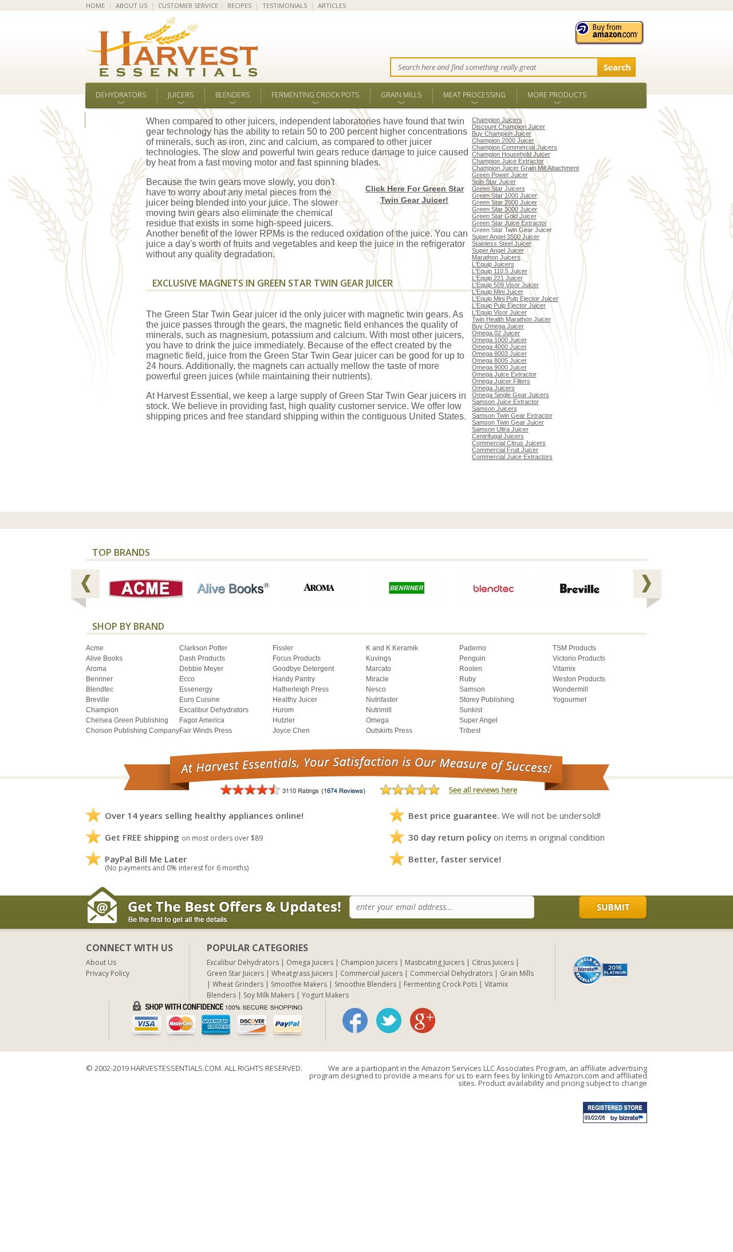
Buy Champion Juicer (501, 133)
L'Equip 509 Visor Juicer (505, 284)
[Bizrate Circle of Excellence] (600, 959)
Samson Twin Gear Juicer (508, 422)
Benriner (99, 679)
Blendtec (99, 689)
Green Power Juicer (500, 174)
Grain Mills (401, 95)
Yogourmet (569, 700)
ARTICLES (332, 5)
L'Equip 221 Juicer (497, 277)
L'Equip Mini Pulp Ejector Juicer (515, 298)
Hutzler (284, 720)
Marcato (378, 669)
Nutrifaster (382, 700)
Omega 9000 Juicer (499, 367)
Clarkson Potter (203, 648)
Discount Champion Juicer (508, 126)
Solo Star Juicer (494, 181)
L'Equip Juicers (493, 264)
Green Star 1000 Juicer (504, 195)
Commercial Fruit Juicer (505, 449)
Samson (472, 689)
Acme (95, 648)
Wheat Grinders (237, 984)
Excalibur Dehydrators (214, 710)
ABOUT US (131, 5)
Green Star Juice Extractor (509, 222)
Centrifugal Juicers (498, 436)
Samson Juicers (494, 408)
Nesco (376, 689)
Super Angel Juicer (498, 250)
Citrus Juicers (493, 962)
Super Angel (478, 720)
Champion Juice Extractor (508, 161)
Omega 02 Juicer (496, 332)
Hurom (283, 710)
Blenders (232, 95)
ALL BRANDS (115, 120)
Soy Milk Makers (268, 995)
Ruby (467, 679)
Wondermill (570, 689)
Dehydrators (121, 95)
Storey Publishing (486, 700)
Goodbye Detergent (303, 669)
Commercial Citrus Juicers (509, 442)
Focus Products (297, 658)
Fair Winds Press (205, 731)
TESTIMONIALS (284, 5)
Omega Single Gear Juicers (510, 394)
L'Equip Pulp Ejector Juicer (509, 305)
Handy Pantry (294, 679)
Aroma (96, 669)
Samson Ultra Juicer (500, 429)
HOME (95, 5)
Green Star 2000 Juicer (504, 202)
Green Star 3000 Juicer (504, 209)
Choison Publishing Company (132, 731)
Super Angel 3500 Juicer (505, 236)
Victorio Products (579, 658)
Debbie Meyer (201, 669)
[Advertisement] (343, 1172)
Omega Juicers (493, 387)
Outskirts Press (389, 731)
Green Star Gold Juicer (504, 216)
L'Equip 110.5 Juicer (499, 271)
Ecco (187, 679)
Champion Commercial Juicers (514, 147)
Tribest (469, 731)
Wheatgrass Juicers (302, 973)
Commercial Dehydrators (451, 973)
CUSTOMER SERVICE (188, 5)
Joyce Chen (291, 731)
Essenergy (195, 689)
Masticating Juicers (434, 962)
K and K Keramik (392, 648)
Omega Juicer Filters (501, 381)
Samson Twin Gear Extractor (512, 415)
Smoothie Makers (299, 984)
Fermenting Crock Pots (315, 95)
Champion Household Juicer (511, 154)
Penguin (472, 658)
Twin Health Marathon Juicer (511, 319)
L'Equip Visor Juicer (499, 312)
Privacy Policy (107, 973)
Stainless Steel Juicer (501, 243)
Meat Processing (474, 95)
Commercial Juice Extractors (512, 456)
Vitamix (564, 669)
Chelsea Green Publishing (127, 720)
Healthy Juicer (295, 700)
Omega (377, 720)
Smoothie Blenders (365, 984)
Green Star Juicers (498, 188)
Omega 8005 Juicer (499, 360)
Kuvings (378, 658)
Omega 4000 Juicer (499, 346)
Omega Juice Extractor (504, 374)
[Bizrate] (600, 969)
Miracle (377, 679)
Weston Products (579, 679)
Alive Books (104, 658)
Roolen (470, 669)
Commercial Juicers (371, 973)
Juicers (181, 95)
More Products (556, 95)
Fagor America (201, 720)
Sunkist (470, 710)
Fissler (283, 648)
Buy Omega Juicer (498, 326)
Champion (102, 710)
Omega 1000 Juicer (499, 339)
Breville (97, 700)
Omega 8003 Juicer (499, 353)
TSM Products (574, 648)
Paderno (472, 648)
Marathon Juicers (496, 257)
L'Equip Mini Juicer (497, 291)
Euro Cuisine (199, 700)
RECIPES (239, 5)
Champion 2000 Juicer (503, 140)
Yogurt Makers (325, 995)
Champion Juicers (497, 119)
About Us (101, 962)
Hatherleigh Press (301, 689)
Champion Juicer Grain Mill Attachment (525, 167)
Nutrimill (379, 710)
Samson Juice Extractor (505, 401)
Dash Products (202, 658)
